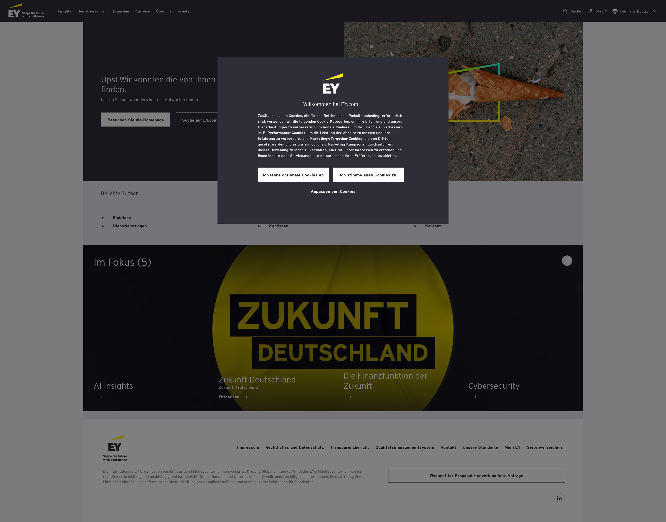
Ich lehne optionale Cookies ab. (294, 174)
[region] (333, 140)
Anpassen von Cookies (333, 191)
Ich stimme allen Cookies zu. (369, 174)
